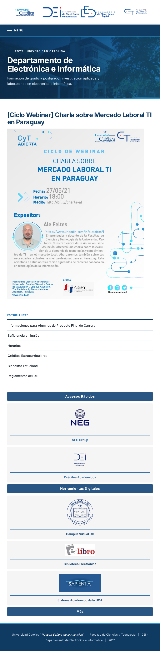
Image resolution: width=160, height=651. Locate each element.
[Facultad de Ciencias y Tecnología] (138, 12)
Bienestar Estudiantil (23, 366)
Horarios (14, 346)
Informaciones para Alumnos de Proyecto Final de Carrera (51, 325)
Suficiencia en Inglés (23, 335)
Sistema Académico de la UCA (80, 600)
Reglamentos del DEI (23, 376)
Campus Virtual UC (80, 534)
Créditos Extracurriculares (27, 356)
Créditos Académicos (80, 477)
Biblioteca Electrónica (80, 564)
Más (80, 611)
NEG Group (80, 440)
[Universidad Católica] (24, 12)
